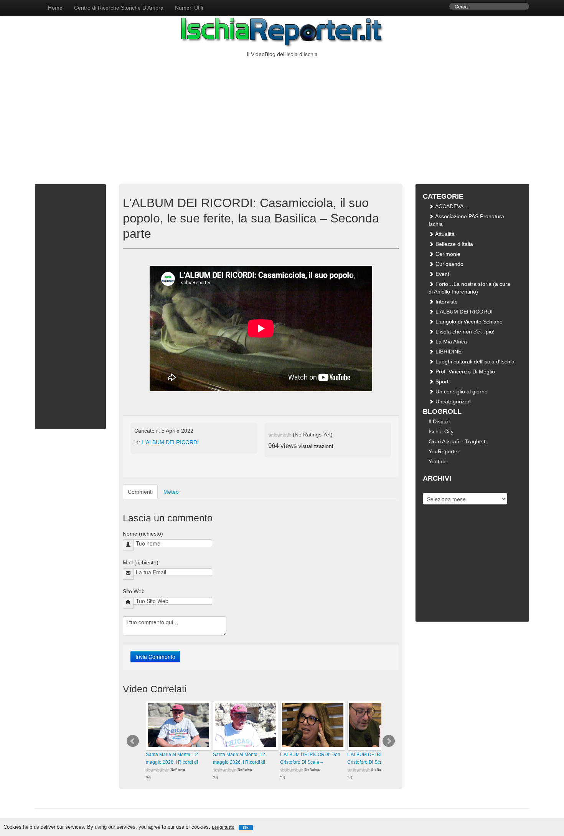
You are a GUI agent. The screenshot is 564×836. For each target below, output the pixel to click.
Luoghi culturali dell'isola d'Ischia (474, 361)
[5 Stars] (289, 435)
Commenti (140, 492)
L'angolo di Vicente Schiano (468, 321)
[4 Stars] (284, 435)
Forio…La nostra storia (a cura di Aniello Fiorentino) (469, 288)
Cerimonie (447, 254)
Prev (133, 741)
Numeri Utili (189, 8)
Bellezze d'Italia (453, 244)
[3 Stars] (279, 435)
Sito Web (134, 591)
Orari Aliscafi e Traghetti (457, 441)
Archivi (431, 487)
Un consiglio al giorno (461, 391)
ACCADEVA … (452, 206)
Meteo (171, 492)
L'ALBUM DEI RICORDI (170, 442)
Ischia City (441, 431)
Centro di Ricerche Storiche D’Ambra (118, 8)
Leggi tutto (223, 827)
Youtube (439, 461)
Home (55, 8)
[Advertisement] (282, 115)
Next (389, 741)
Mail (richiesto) (140, 562)
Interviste (446, 302)
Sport (441, 381)
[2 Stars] (275, 435)
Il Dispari (439, 421)
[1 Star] (270, 435)
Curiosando (448, 264)
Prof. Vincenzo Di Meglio (464, 371)
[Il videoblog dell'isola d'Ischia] (34, 4)
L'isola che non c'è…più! (464, 331)
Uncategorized (452, 401)
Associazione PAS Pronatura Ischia (466, 220)
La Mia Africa (450, 341)
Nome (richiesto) (143, 534)
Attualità (444, 234)
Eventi (442, 274)
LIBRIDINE (448, 351)
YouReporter (444, 451)
